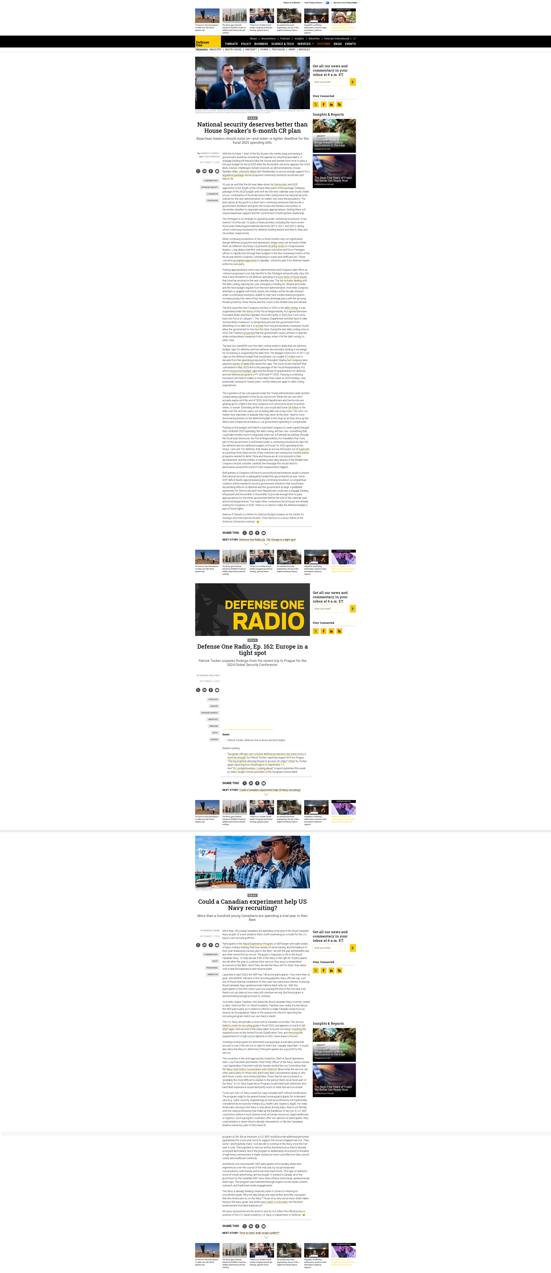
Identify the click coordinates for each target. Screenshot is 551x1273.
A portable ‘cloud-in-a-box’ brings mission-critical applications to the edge (331, 142)
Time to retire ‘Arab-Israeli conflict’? (259, 1232)
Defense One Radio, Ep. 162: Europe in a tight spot (267, 539)
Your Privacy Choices (313, 3)
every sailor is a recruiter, (274, 1201)
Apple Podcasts (260, 726)
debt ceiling (291, 307)
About (253, 38)
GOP (295, 184)
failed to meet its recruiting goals (240, 1025)
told (258, 1076)
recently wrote (276, 246)
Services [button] (304, 44)
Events (350, 44)
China (264, 49)
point (265, 954)
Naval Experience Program (258, 943)
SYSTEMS (323, 44)
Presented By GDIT (323, 149)
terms (250, 311)
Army (292, 49)
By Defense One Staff (208, 675)
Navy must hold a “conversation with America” (252, 1069)
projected (249, 332)
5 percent (304, 449)
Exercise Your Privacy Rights (345, 3)
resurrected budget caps (243, 370)
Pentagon (278, 49)
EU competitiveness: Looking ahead (253, 768)
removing (293, 1032)
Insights (299, 38)
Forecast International (336, 38)
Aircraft (251, 49)
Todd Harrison (211, 157)
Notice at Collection (292, 3)
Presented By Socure (324, 184)
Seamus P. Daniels (210, 153)
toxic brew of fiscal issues (292, 276)
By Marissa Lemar (210, 930)
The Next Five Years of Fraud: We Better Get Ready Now (333, 179)
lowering (297, 1029)
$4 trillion (293, 407)
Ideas (338, 44)
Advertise (314, 38)
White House (233, 49)
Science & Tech (282, 44)
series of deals (241, 363)
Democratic (281, 184)
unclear (259, 325)
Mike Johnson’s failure (244, 171)
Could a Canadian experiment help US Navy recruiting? (270, 789)
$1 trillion (290, 356)
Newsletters (268, 38)
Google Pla (235, 726)
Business (261, 44)
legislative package (233, 175)
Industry (215, 49)
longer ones (277, 242)
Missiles (304, 49)
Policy (246, 44)
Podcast (285, 38)
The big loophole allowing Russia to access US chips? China (261, 761)
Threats (231, 44)
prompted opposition (245, 260)
